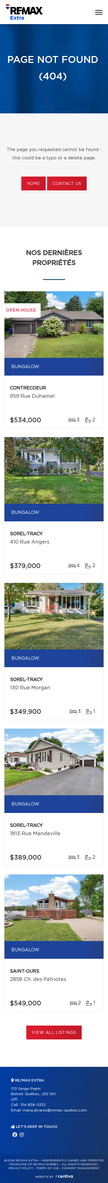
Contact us (67, 184)
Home (33, 184)
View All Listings (54, 1033)
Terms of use (47, 1168)
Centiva (64, 1176)
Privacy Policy (21, 1168)
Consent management (80, 1168)
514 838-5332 (33, 1105)
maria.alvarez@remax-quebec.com (55, 1110)
